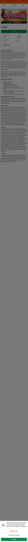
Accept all (14, 539)
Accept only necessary (14, 535)
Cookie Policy (24, 526)
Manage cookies (14, 531)
